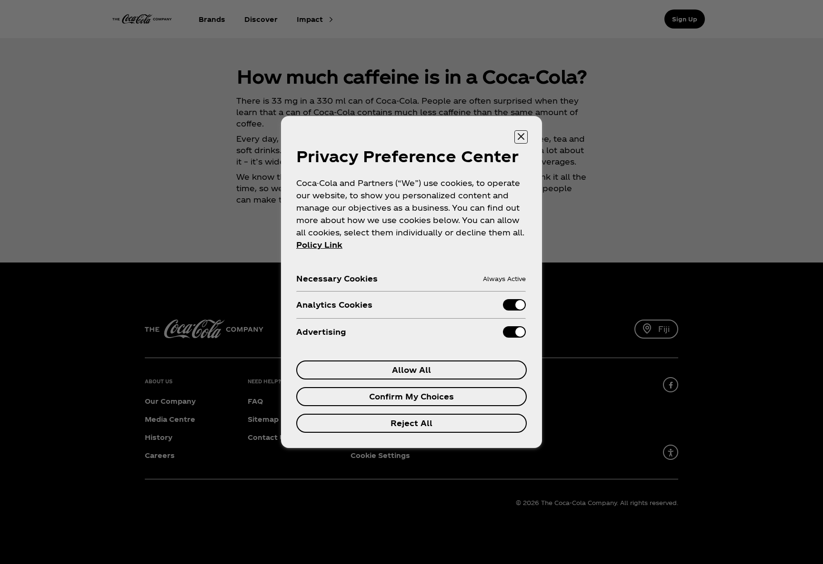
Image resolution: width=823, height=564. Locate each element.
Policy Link (319, 244)
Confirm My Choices (411, 396)
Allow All (411, 369)
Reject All (411, 423)
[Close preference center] (521, 137)
